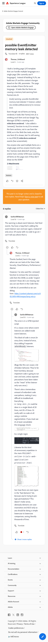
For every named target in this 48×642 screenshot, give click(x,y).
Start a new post (31, 196)
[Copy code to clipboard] (37, 439)
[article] (24, 232)
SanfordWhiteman (17, 217)
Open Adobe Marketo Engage (22, 27)
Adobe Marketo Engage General (13, 11)
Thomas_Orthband (18, 59)
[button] (12, 54)
